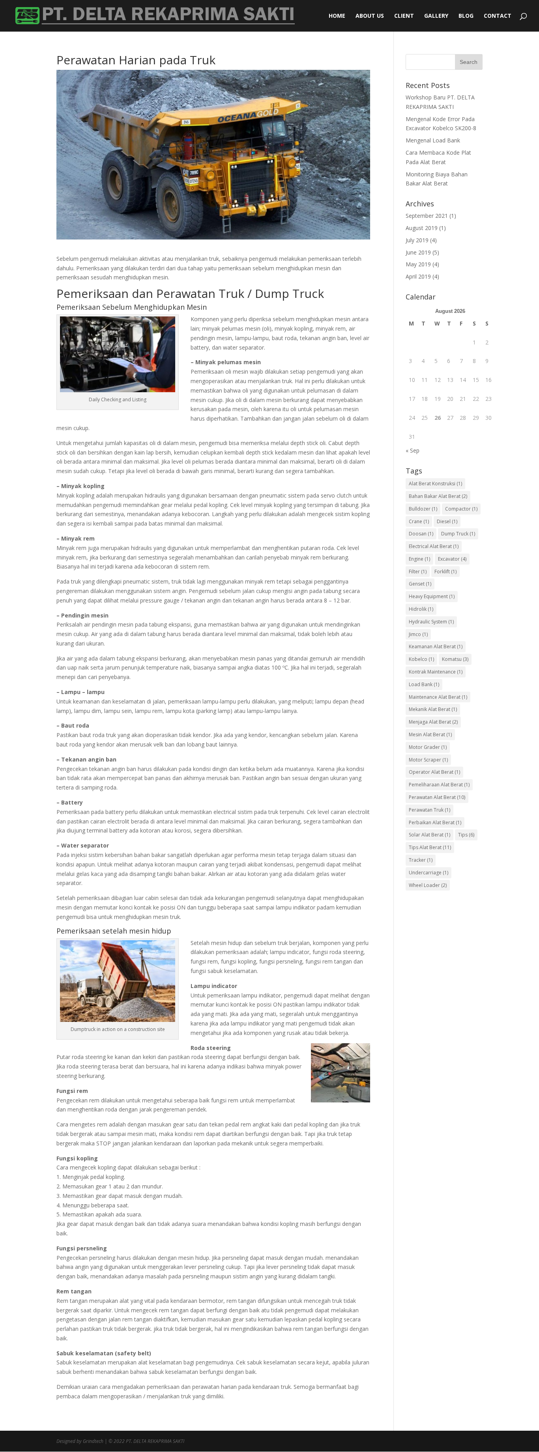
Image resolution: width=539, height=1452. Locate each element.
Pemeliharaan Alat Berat (439, 784)
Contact (497, 16)
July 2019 (417, 240)
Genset (420, 583)
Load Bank (424, 684)
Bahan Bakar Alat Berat (438, 496)
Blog (466, 16)
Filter (418, 571)
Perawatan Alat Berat (437, 797)
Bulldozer (423, 508)
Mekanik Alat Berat (433, 709)
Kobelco (421, 659)
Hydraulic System (431, 621)
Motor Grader (428, 747)
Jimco (418, 634)
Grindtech (93, 1441)
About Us (370, 16)
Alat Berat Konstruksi (435, 483)
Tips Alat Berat (430, 847)
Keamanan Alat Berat (435, 646)
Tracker (420, 860)
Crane (419, 521)
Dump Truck (458, 533)
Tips (466, 834)
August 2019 (422, 228)
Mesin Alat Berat (430, 734)
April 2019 (418, 276)
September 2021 (427, 215)
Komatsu (455, 659)
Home (337, 16)
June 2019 (418, 252)
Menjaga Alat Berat (433, 722)
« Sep (412, 450)
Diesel (447, 521)
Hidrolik (421, 609)
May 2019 (418, 264)
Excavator (452, 559)
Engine (419, 559)
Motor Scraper (428, 759)
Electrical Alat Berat (434, 546)
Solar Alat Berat (429, 834)
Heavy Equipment (432, 596)
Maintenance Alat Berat (438, 697)
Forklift (445, 571)
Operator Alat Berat (434, 772)
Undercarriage (428, 872)
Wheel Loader (428, 885)
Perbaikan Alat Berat (435, 822)
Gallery (436, 16)
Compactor (461, 508)
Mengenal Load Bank (433, 140)
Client (404, 16)
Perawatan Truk (429, 809)
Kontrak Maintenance (435, 671)
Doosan (421, 533)
